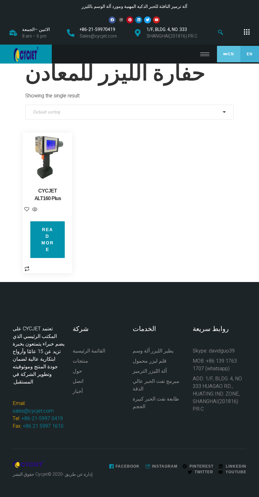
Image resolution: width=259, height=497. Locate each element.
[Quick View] (34, 210)
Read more (47, 239)
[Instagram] (120, 19)
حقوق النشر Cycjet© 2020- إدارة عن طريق (53, 474)
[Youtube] (156, 19)
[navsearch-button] (220, 33)
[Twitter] (147, 19)
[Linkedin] (138, 19)
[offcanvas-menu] (247, 32)
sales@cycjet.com (33, 411)
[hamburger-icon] (205, 54)
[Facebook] (112, 19)
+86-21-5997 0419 (42, 418)
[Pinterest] (129, 19)
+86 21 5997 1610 (43, 426)
